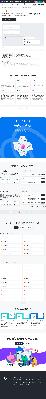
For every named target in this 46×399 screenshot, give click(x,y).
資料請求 (27, 343)
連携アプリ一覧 (15, 379)
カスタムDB (28, 379)
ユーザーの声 (15, 382)
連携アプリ (24, 4)
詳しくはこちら (27, 1)
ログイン (29, 5)
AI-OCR (27, 384)
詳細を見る (2, 90)
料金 (27, 5)
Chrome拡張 (21, 386)
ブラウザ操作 (34, 382)
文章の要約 (21, 384)
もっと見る (23, 302)
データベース (40, 382)
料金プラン (14, 380)
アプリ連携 (28, 380)
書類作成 (27, 386)
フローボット (21, 380)
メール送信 (28, 382)
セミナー (14, 384)
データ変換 (34, 380)
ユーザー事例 (21, 5)
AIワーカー (21, 379)
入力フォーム (34, 379)
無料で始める (19, 343)
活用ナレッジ (15, 386)
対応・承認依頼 (22, 382)
